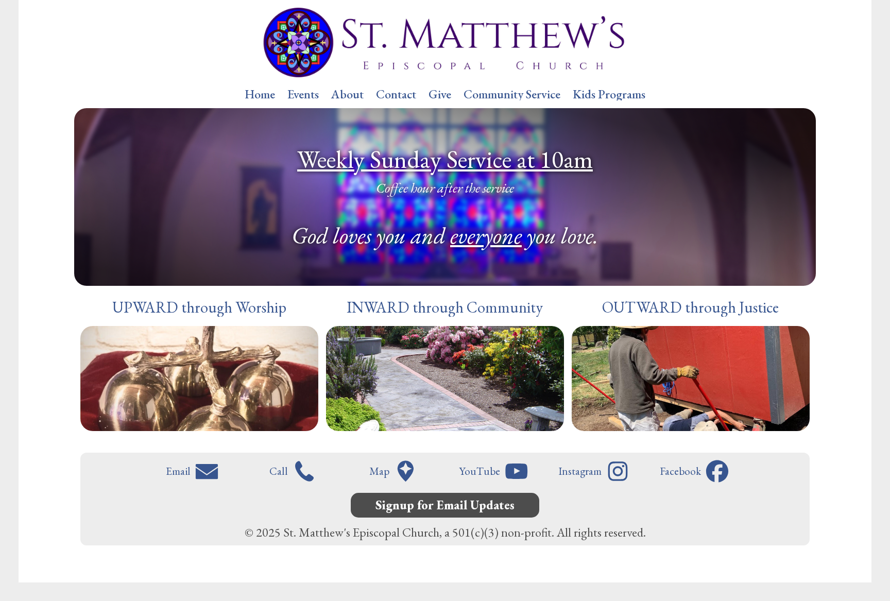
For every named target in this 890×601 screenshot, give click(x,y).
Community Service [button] (512, 94)
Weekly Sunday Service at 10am (445, 159)
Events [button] (303, 94)
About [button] (347, 94)
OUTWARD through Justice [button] (690, 307)
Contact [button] (396, 94)
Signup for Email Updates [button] (445, 505)
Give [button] (440, 94)
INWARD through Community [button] (445, 307)
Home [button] (260, 94)
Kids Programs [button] (609, 94)
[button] (194, 471)
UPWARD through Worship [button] (199, 307)
